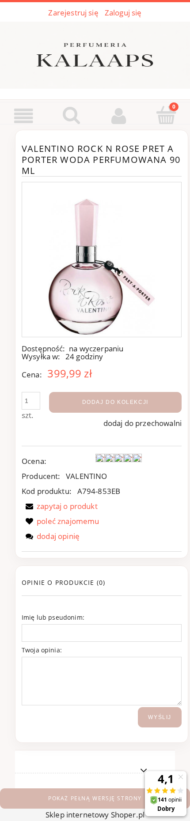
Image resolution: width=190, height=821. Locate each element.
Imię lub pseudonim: (53, 617)
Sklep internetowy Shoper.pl (95, 815)
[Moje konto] (119, 115)
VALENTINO (86, 476)
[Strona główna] (95, 53)
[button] (24, 116)
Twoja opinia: (42, 650)
